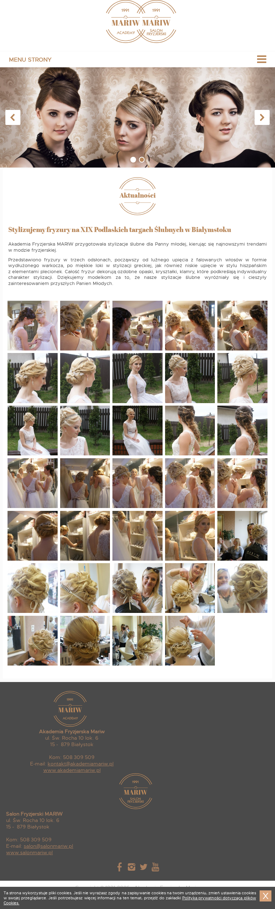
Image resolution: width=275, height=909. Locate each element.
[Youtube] (155, 868)
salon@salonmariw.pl (48, 846)
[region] (137, 117)
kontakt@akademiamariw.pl (81, 763)
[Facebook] (119, 868)
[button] (12, 117)
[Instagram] (131, 868)
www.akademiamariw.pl (72, 770)
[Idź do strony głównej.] (137, 41)
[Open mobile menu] (137, 59)
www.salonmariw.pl (29, 852)
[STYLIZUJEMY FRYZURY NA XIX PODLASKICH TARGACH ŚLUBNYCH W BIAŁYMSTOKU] (32, 349)
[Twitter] (143, 868)
